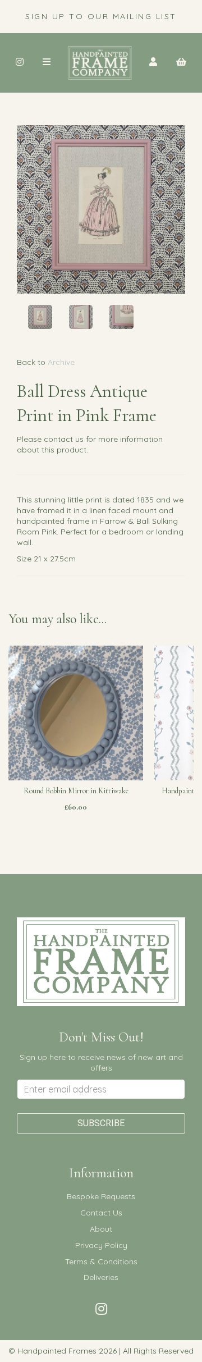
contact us (64, 439)
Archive (61, 362)
